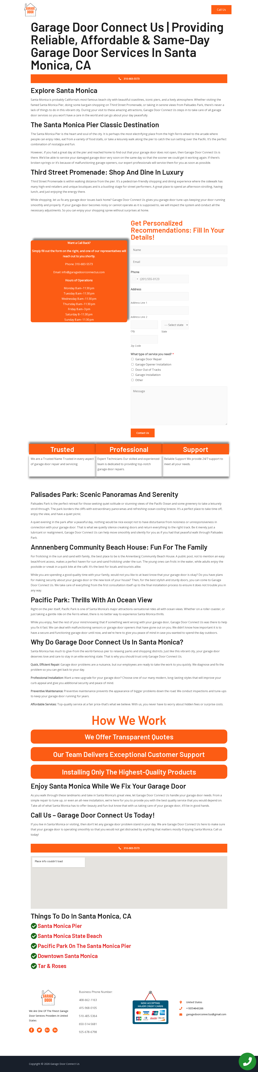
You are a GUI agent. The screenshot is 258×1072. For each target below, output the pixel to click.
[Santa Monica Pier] (34, 926)
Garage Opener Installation (153, 364)
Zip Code (136, 345)
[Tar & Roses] (34, 966)
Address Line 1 (139, 302)
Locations (179, 10)
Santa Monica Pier (60, 925)
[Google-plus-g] (47, 1030)
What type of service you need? (152, 354)
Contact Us (198, 10)
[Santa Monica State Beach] (34, 936)
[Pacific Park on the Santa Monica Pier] (34, 946)
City (133, 331)
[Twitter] (39, 1030)
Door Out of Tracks (148, 370)
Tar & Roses (52, 965)
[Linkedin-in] (55, 1030)
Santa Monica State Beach (70, 935)
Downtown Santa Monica (68, 955)
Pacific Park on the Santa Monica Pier (84, 945)
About (147, 10)
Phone (135, 272)
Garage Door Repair (148, 359)
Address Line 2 (139, 317)
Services (162, 10)
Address (136, 289)
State (164, 331)
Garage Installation (148, 375)
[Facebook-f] (31, 1030)
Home (133, 10)
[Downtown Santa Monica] (34, 956)
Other (139, 380)
